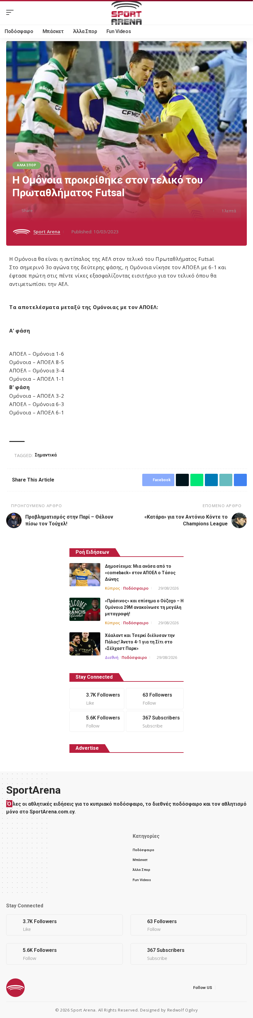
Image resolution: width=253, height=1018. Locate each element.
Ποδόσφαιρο (135, 588)
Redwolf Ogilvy (182, 1010)
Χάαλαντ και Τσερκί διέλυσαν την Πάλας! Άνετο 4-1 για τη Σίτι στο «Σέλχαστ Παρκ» (140, 642)
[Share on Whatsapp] (58, 211)
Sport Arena (46, 231)
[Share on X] (48, 211)
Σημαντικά (46, 454)
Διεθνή (111, 657)
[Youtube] (155, 721)
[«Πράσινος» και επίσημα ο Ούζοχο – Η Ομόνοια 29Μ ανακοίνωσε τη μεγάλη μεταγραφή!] (84, 609)
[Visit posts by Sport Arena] (21, 232)
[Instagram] (96, 721)
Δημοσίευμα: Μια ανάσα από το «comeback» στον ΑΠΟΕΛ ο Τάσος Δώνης (140, 573)
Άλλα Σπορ (26, 165)
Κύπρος (112, 588)
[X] (155, 698)
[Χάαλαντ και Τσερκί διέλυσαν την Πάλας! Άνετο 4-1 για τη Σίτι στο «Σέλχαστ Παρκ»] (84, 643)
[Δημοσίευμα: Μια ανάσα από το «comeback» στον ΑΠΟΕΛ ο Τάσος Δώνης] (84, 574)
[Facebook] (96, 698)
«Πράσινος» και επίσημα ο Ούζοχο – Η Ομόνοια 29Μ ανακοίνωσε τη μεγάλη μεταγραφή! (144, 607)
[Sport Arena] (126, 12)
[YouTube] (235, 987)
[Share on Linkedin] (68, 211)
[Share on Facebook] (39, 211)
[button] (11, 12)
